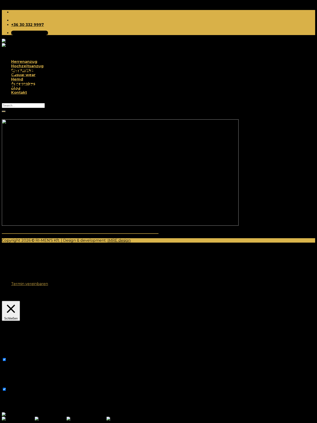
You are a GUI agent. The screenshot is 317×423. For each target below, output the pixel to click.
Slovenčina (131, 419)
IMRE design (119, 240)
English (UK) (95, 419)
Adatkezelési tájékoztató (62, 297)
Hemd (17, 79)
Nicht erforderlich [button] (18, 385)
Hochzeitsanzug (27, 66)
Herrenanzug (24, 61)
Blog (15, 275)
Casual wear (23, 262)
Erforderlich (18, 360)
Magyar (59, 419)
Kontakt (19, 92)
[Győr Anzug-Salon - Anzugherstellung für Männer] (21, 43)
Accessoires (23, 270)
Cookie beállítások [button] (20, 297)
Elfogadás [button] (95, 297)
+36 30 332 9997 (27, 25)
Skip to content (16, 4)
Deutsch (26, 414)
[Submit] (4, 111)
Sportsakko (22, 257)
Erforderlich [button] (13, 355)
